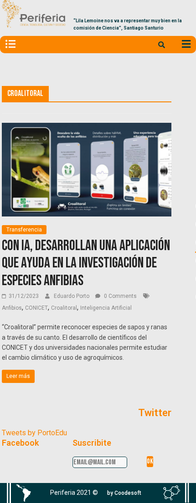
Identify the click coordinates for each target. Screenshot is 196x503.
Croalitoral (64, 308)
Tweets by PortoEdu (34, 432)
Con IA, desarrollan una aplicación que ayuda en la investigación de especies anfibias (86, 263)
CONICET (36, 308)
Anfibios (12, 308)
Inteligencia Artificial (106, 308)
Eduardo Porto (72, 296)
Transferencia (24, 229)
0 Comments (120, 296)
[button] (124, 493)
